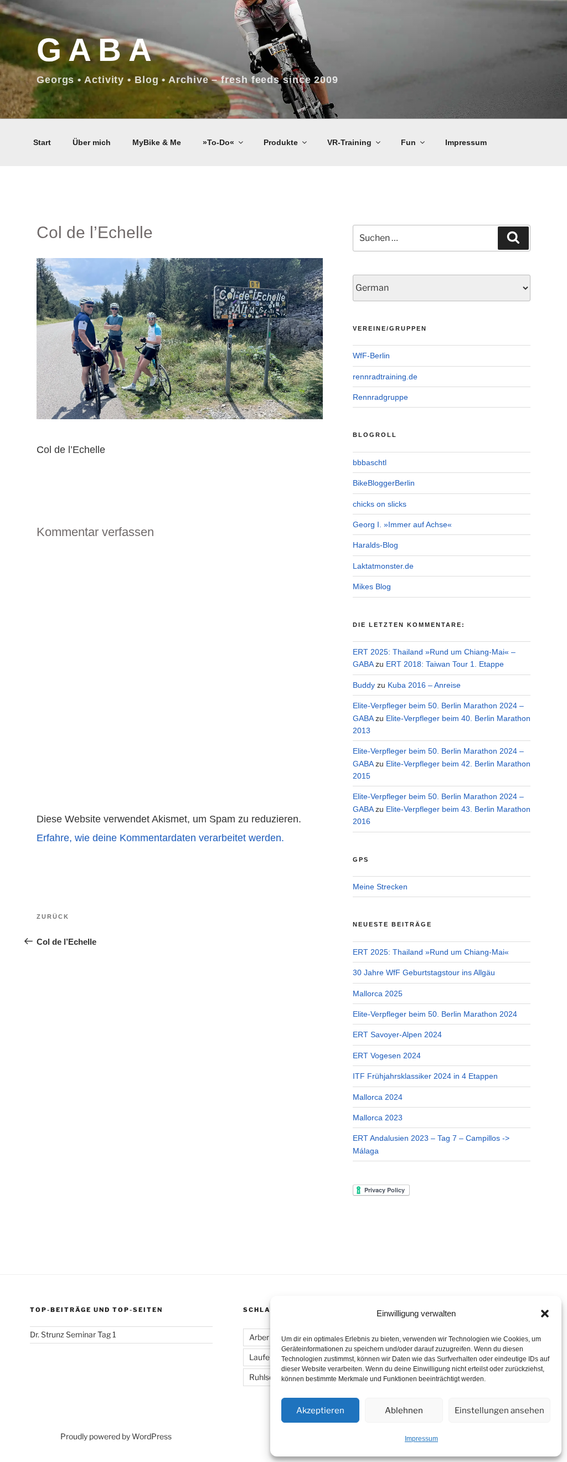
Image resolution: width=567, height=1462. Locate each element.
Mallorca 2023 (378, 1117)
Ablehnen (404, 1410)
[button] (544, 1313)
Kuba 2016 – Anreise (424, 685)
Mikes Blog (372, 586)
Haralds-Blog (375, 544)
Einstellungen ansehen (499, 1410)
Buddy (364, 685)
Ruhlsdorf (266, 1377)
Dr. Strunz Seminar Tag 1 (73, 1334)
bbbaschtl (369, 462)
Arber (259, 1337)
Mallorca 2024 (378, 1097)
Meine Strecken (380, 886)
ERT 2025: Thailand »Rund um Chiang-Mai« (431, 952)
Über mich (92, 142)
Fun (408, 142)
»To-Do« (218, 142)
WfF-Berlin (371, 355)
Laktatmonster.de (383, 566)
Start (42, 142)
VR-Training (349, 142)
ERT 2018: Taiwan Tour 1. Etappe (445, 664)
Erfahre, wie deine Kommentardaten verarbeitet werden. (160, 837)
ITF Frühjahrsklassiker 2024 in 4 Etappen (425, 1076)
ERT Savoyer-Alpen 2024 (397, 1034)
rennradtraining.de (385, 376)
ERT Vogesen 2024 (387, 1055)
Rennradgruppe (380, 397)
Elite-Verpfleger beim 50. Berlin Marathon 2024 (435, 1014)
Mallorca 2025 (378, 993)
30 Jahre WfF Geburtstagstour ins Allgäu (424, 972)
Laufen (261, 1357)
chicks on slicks (379, 504)
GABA (97, 50)
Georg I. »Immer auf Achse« (402, 524)
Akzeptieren (320, 1410)
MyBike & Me (156, 142)
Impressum (421, 1439)
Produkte (281, 142)
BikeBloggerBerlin (384, 482)
